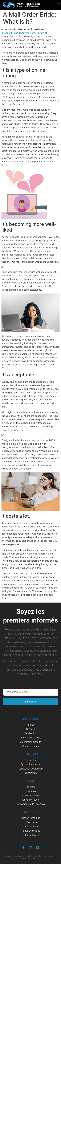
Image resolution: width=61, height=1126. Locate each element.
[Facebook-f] (23, 847)
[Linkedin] (30, 847)
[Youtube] (37, 847)
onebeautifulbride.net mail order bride (22, 32)
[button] (58, 4)
